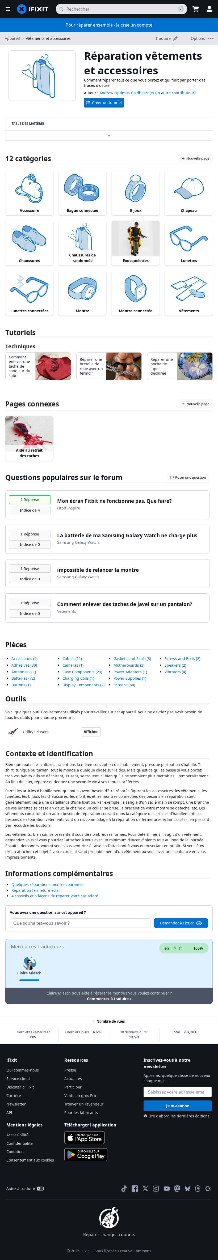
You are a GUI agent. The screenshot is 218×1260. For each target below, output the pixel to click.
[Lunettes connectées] (29, 289)
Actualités (73, 1078)
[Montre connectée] (136, 289)
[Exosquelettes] (136, 238)
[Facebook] (135, 1188)
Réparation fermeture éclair (36, 890)
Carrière (13, 1095)
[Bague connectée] (82, 188)
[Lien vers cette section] (2, 754)
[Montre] (82, 289)
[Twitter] (145, 1188)
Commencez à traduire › (109, 998)
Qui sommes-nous (22, 1070)
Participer (73, 1087)
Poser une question (190, 477)
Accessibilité (17, 1134)
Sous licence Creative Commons (123, 1250)
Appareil (12, 38)
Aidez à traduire (20, 1188)
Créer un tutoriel (107, 102)
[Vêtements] (189, 289)
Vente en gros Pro (80, 1095)
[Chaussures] (29, 238)
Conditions (16, 1151)
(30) (24, 665)
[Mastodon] (177, 1188)
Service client (18, 1078)
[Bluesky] (187, 1189)
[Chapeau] (189, 188)
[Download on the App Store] (84, 1137)
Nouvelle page (197, 158)
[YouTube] (167, 1188)
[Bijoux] (136, 188)
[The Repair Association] (208, 1188)
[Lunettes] (189, 238)
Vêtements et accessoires (48, 38)
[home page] (32, 9)
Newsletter (16, 1104)
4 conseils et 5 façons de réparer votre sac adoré (54, 895)
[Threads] (198, 1188)
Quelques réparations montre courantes (47, 884)
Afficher (91, 731)
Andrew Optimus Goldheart (124, 92)
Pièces (16, 644)
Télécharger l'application (90, 1125)
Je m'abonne (177, 1105)
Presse (70, 1070)
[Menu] (8, 9)
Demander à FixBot (177, 922)
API (9, 1112)
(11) (23, 671)
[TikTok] (124, 1188)
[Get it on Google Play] (85, 1154)
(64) (124, 684)
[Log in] (209, 9)
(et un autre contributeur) (172, 92)
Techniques (20, 346)
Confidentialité (19, 1143)
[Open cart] (195, 9)
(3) (132, 658)
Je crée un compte (134, 25)
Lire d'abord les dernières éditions (178, 1115)
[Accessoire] (29, 188)
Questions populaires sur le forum (64, 477)
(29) (82, 671)
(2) (83, 684)
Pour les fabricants (81, 1112)
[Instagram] (156, 1188)
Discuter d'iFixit (20, 1087)
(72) (23, 678)
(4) (24, 658)
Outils (15, 699)
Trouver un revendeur (83, 1104)
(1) (21, 684)
